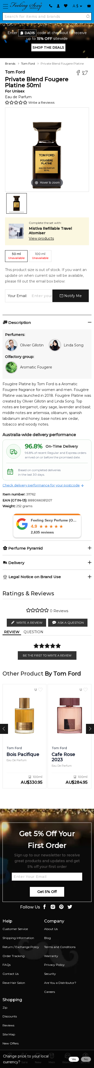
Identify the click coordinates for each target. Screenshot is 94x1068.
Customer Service (15, 929)
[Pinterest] (61, 907)
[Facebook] (78, 73)
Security (50, 974)
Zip (5, 1007)
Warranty (51, 956)
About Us (51, 929)
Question (33, 632)
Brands (10, 63)
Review (12, 632)
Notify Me (72, 296)
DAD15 (30, 33)
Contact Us (11, 974)
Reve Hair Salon (14, 983)
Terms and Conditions (59, 947)
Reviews (8, 1025)
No (86, 1059)
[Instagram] (53, 907)
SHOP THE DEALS (48, 47)
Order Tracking (14, 956)
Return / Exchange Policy (21, 947)
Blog (47, 938)
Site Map (9, 1034)
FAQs (7, 965)
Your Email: (17, 296)
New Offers (11, 1043)
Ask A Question (71, 622)
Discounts (10, 1016)
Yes (74, 1059)
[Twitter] (85, 73)
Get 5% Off (47, 891)
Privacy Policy (54, 965)
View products (41, 238)
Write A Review (29, 622)
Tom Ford (28, 63)
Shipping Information (18, 938)
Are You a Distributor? (60, 983)
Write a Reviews (41, 102)
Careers (49, 992)
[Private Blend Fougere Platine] (16, 203)
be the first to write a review (47, 655)
